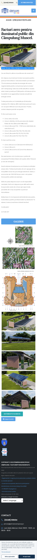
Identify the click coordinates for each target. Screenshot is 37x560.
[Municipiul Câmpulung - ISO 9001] (18, 452)
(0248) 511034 (10, 520)
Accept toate (26, 556)
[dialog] (18, 550)
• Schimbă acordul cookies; (8, 491)
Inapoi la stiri (9, 419)
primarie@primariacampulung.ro (14, 524)
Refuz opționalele (10, 556)
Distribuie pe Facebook (12, 414)
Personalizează (6, 552)
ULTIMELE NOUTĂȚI (27, 2)
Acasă (8, 20)
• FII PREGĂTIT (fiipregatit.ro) (8, 489)
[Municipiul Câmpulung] (18, 441)
